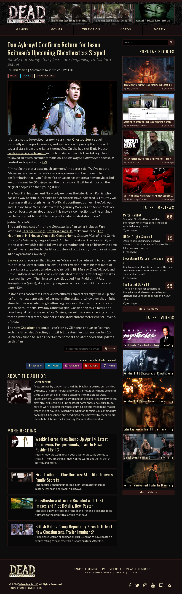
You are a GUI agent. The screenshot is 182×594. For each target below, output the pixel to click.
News (13, 75)
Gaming (78, 569)
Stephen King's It (59, 231)
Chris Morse (19, 69)
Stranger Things (34, 231)
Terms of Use (17, 587)
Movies (27, 75)
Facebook (36, 366)
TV (103, 569)
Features (144, 569)
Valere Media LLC (28, 584)
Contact (135, 572)
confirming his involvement (26, 153)
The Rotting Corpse (136, 125)
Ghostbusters (45, 75)
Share (111, 348)
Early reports (16, 260)
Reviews (128, 569)
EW (44, 162)
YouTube (92, 366)
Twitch (110, 366)
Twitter (54, 366)
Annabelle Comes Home (58, 235)
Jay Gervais (132, 88)
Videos (113, 569)
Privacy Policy (34, 587)
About (120, 572)
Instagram (73, 366)
